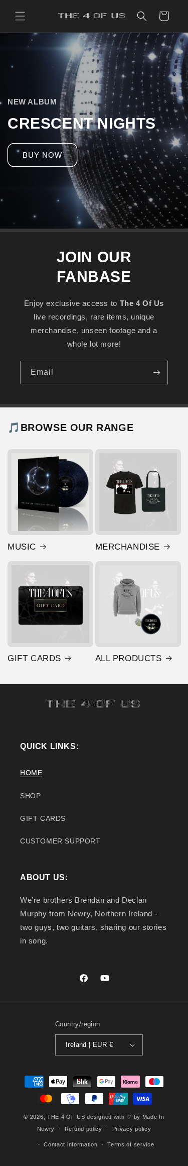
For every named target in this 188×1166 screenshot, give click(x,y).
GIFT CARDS (34, 658)
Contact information (70, 1144)
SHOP (30, 796)
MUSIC (22, 547)
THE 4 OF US (66, 1117)
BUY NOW (42, 154)
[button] (20, 16)
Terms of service (130, 1144)
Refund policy (83, 1129)
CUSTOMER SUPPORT (60, 841)
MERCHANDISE (127, 547)
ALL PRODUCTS (128, 658)
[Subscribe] (156, 372)
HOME (31, 773)
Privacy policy (131, 1129)
